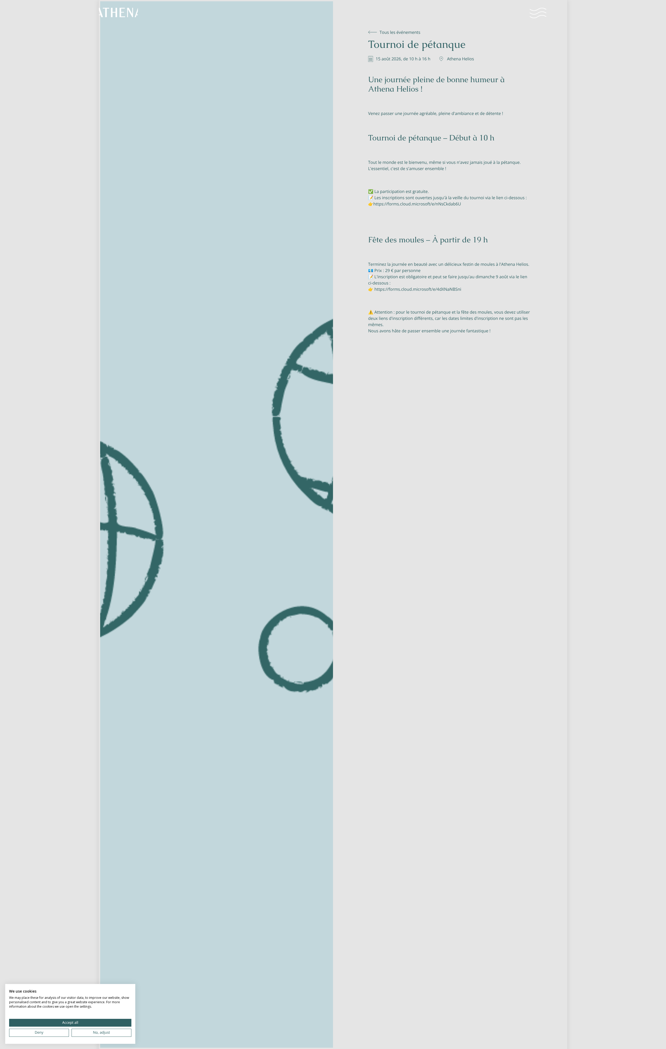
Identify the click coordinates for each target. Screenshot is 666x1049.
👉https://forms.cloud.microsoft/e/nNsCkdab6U (414, 204)
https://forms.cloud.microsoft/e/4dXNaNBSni (417, 289)
